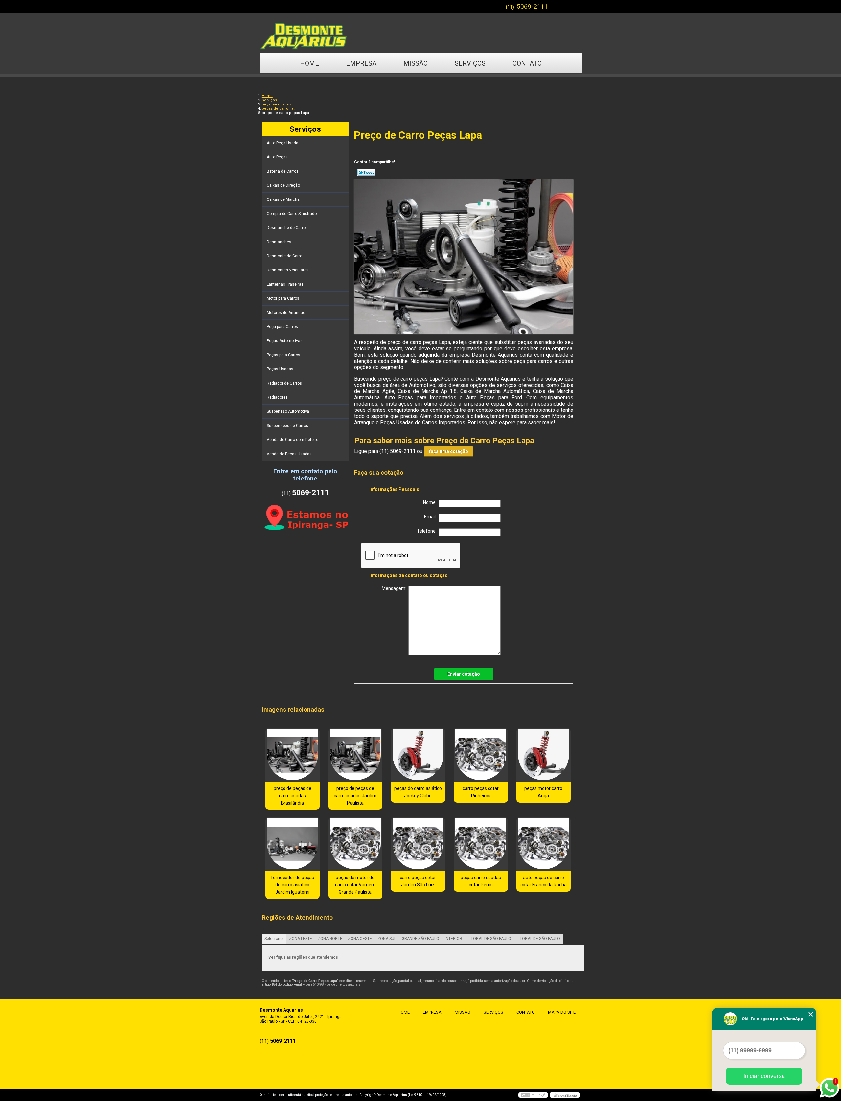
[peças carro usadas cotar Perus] (481, 844)
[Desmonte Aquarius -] (420, 33)
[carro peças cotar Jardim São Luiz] (418, 844)
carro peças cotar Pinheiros (481, 792)
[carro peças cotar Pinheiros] (481, 755)
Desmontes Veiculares (288, 270)
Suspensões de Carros (287, 425)
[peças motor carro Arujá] (543, 755)
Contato (527, 63)
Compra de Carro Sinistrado (292, 213)
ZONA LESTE (300, 938)
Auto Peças (277, 157)
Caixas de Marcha (283, 199)
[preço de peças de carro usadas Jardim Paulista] (355, 755)
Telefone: (428, 531)
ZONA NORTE (330, 938)
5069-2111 (532, 6)
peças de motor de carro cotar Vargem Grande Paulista (355, 885)
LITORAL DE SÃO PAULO (489, 938)
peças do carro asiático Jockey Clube (418, 792)
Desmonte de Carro (284, 256)
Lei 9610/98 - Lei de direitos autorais (333, 984)
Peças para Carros (283, 355)
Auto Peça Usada (282, 143)
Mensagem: (395, 588)
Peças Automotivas (285, 341)
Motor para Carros (283, 298)
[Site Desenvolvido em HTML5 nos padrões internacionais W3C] (533, 1095)
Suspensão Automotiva (288, 411)
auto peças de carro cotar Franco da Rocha (543, 881)
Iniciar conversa (764, 1076)
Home (309, 63)
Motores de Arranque (286, 312)
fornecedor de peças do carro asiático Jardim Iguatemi (292, 885)
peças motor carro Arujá (543, 792)
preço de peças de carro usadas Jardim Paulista (355, 796)
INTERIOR (453, 938)
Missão (415, 63)
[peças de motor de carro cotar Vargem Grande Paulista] (355, 844)
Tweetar (366, 172)
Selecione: (274, 938)
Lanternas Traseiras (285, 284)
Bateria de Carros (283, 171)
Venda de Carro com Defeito (292, 439)
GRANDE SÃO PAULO (420, 938)
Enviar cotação (463, 674)
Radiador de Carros (284, 383)
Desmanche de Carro (286, 227)
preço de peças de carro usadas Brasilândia (292, 796)
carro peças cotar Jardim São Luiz (418, 881)
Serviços (470, 63)
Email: (431, 516)
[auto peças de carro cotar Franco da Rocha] (543, 844)
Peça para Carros (282, 326)
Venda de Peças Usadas (289, 454)
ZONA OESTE (360, 938)
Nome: (431, 502)
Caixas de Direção (283, 185)
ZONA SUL (386, 938)
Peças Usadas (280, 369)
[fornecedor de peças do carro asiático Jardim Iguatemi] (292, 844)
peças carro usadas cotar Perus (481, 881)
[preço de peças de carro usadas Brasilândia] (292, 755)
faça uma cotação (448, 451)
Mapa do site (562, 1012)
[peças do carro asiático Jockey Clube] (418, 755)
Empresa (361, 63)
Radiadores (277, 397)
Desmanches (279, 242)
